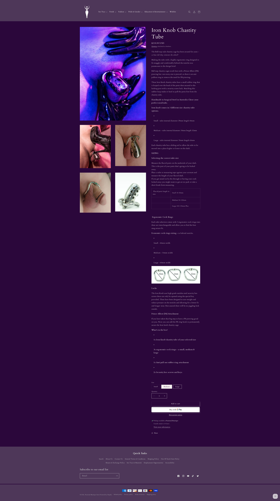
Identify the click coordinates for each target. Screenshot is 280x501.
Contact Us (119, 459)
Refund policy (118, 494)
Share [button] (156, 433)
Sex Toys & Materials (134, 463)
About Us (109, 459)
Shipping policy (151, 494)
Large (177, 387)
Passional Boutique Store (92, 495)
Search (101, 459)
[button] (102, 12)
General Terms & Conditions (135, 459)
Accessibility (169, 463)
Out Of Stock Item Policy (170, 459)
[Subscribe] (116, 475)
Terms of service (140, 494)
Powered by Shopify (106, 495)
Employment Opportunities (153, 463)
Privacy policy (128, 494)
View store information (162, 427)
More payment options (175, 415)
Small (157, 387)
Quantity (154, 391)
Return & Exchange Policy (115, 463)
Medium (167, 387)
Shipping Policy (153, 459)
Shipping (154, 46)
